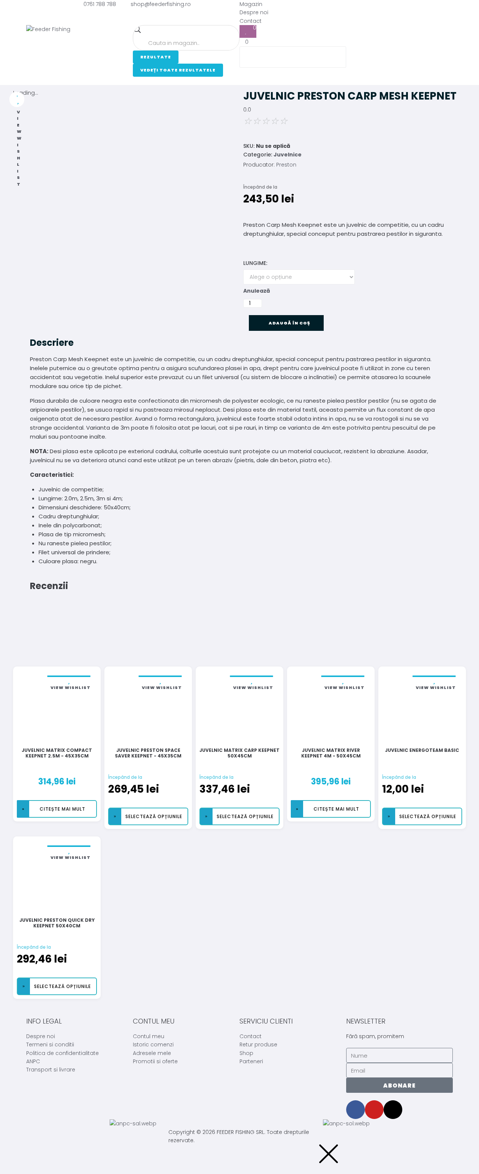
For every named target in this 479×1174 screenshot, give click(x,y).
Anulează (256, 291)
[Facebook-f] (355, 1109)
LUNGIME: (255, 263)
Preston (286, 164)
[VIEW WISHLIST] (16, 99)
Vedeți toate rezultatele (178, 70)
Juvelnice (288, 154)
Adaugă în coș (290, 323)
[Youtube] (374, 1109)
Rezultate (155, 57)
